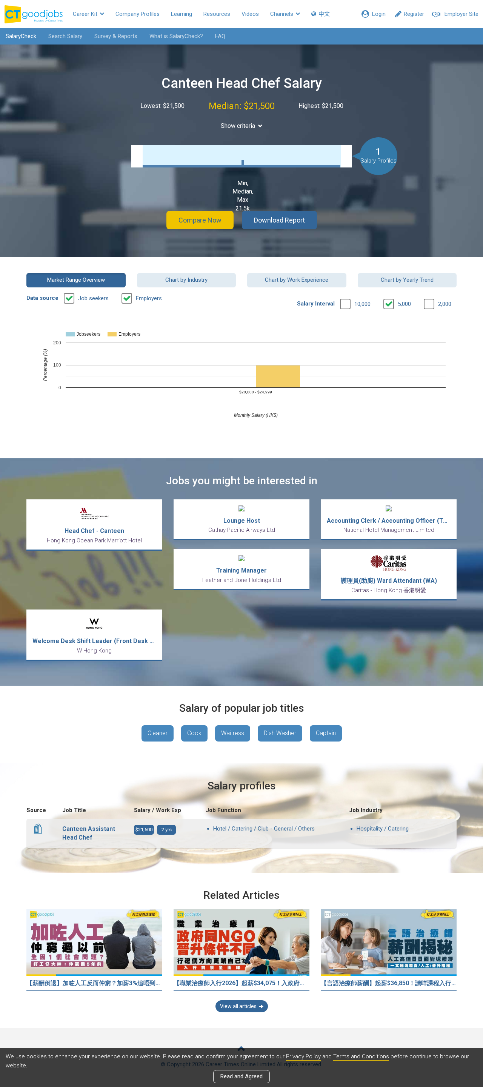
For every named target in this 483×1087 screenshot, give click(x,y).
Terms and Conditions (361, 1056)
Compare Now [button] (200, 220)
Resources (216, 14)
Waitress (232, 733)
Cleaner (158, 733)
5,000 (404, 304)
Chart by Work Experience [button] (296, 279)
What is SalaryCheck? (176, 36)
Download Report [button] (279, 220)
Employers (149, 298)
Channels (282, 14)
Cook (194, 733)
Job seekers (93, 298)
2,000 (444, 304)
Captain (326, 733)
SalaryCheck (21, 36)
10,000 (362, 304)
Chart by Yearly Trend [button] (407, 279)
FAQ (220, 36)
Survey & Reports (115, 36)
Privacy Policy (303, 1056)
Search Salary (65, 36)
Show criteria (238, 125)
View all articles (238, 1006)
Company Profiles (137, 14)
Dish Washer (280, 733)
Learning (181, 14)
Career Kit (86, 14)
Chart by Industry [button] (186, 279)
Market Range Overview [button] (76, 279)
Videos (250, 14)
